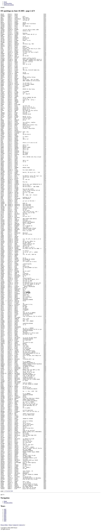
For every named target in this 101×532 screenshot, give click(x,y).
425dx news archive (9, 4)
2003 (5, 518)
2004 (5, 519)
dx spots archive (8, 3)
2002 (5, 516)
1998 (5, 510)
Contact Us (15, 525)
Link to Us (22, 525)
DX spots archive (8, 502)
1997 (5, 509)
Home (5, 2)
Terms (10, 525)
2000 (5, 513)
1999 (5, 512)
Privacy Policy (4, 525)
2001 (5, 515)
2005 (5, 520)
